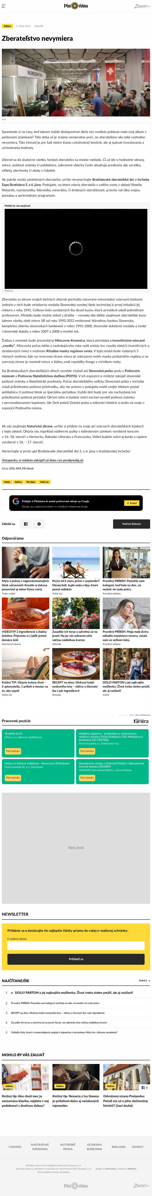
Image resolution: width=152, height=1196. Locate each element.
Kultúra (7, 26)
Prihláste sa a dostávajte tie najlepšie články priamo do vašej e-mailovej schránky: (67, 931)
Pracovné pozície (16, 721)
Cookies (15, 1147)
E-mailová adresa (17, 939)
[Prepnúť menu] (4, 6)
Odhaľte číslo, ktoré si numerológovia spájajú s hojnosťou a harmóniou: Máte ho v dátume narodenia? (64, 1032)
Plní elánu (30, 482)
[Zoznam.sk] (142, 6)
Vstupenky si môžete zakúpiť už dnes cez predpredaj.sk (42, 460)
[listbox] (138, 980)
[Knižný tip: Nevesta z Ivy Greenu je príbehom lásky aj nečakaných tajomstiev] (75, 1077)
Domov (137, 1147)
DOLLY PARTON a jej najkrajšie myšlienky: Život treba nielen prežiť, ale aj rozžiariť (74, 992)
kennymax (111, 1169)
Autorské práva (67, 1147)
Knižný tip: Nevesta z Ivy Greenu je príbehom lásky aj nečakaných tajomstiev (75, 1101)
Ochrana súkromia (94, 1147)
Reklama (119, 1147)
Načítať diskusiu (131, 524)
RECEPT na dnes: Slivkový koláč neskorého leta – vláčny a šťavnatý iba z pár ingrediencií (57, 1013)
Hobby (7, 482)
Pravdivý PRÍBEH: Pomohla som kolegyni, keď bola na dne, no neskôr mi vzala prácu (55, 1003)
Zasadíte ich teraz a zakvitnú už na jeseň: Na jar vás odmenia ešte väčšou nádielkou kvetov (59, 1023)
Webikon (132, 1169)
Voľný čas (44, 482)
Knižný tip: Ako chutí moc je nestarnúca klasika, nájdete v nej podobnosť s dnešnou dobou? (25, 1101)
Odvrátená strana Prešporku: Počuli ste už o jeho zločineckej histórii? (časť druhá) (125, 1101)
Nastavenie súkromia (40, 1147)
